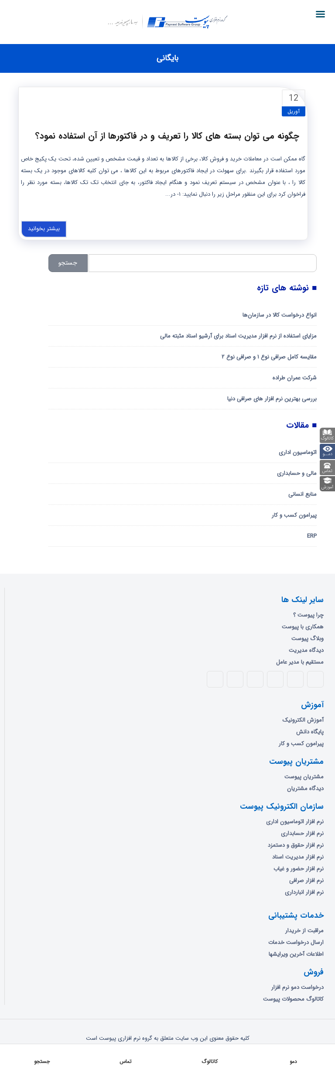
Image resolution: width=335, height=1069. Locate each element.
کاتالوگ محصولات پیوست (293, 999)
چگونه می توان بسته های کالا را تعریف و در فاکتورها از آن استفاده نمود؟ (167, 136)
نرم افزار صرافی (306, 880)
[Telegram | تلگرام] (275, 679)
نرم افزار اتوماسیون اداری (295, 821)
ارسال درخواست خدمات (296, 942)
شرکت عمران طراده (295, 377)
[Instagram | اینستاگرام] (235, 679)
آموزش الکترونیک (303, 720)
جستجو (67, 263)
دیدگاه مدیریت (306, 650)
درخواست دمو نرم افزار (297, 987)
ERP (312, 536)
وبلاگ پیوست (307, 638)
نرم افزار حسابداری (302, 833)
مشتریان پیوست (304, 776)
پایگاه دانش (310, 731)
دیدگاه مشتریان (305, 788)
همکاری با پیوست (303, 626)
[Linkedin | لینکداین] (255, 679)
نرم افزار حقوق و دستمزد (296, 845)
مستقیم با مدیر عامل (300, 662)
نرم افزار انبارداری (304, 892)
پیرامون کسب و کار (294, 515)
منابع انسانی (302, 494)
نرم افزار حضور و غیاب (298, 868)
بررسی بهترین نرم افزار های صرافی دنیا (272, 398)
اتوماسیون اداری (298, 452)
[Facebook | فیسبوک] (315, 679)
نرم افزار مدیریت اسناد (298, 856)
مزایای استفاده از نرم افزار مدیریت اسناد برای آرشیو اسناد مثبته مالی (238, 335)
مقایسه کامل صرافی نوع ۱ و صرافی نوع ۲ (269, 356)
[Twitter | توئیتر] (295, 679)
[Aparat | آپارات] (215, 679)
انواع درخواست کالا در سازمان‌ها (280, 315)
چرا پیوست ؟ (308, 615)
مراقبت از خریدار (304, 930)
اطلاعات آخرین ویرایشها (296, 954)
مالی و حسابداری (297, 473)
